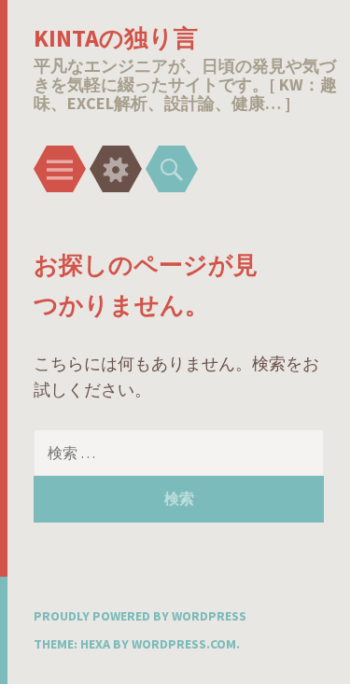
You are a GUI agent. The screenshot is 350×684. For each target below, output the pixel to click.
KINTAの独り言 (116, 37)
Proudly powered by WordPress (140, 615)
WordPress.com (184, 643)
